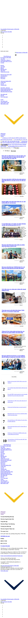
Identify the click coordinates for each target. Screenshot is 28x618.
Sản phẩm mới (4, 94)
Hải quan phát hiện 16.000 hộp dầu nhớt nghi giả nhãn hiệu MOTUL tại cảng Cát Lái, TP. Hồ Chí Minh (14, 180)
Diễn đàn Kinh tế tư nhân (6, 91)
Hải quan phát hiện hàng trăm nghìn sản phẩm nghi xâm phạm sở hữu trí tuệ (13, 245)
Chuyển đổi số (4, 75)
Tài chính (3, 66)
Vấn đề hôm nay (7, 56)
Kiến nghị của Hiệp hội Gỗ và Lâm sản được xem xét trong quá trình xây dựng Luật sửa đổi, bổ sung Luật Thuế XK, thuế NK (14, 157)
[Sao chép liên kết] (15, 55)
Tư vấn (2, 83)
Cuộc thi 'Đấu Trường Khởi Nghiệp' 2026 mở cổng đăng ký (17, 388)
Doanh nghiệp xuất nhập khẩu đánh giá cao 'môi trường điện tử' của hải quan (13, 202)
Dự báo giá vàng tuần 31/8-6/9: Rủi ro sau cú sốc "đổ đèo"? (17, 382)
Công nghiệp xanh (5, 102)
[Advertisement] (14, 14)
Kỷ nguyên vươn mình (6, 57)
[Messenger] (4, 44)
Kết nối (2, 95)
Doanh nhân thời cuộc (6, 90)
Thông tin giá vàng (5, 71)
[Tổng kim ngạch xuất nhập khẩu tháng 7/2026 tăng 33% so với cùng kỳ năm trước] (11, 319)
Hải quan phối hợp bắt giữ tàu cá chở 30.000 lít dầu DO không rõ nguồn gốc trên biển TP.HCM (13, 356)
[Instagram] (4, 41)
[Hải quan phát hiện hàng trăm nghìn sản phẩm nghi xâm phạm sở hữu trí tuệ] (11, 253)
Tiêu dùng (3, 70)
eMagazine (3, 133)
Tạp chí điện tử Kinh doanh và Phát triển (10, 29)
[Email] (4, 37)
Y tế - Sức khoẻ (4, 97)
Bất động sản (4, 69)
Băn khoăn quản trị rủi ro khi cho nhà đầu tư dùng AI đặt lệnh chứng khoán (17, 414)
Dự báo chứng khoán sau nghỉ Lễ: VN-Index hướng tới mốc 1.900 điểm (13, 146)
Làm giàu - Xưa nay (5, 87)
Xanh (2, 99)
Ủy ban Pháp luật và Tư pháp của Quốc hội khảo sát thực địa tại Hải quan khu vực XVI (14, 224)
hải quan (13, 150)
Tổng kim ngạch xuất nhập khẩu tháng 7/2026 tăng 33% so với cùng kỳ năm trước (13, 311)
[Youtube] (4, 42)
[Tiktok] (4, 46)
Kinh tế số (3, 77)
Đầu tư (2, 68)
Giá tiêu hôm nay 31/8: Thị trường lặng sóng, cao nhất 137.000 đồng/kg (14, 142)
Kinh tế (2, 65)
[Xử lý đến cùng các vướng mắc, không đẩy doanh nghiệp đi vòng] (11, 298)
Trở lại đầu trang (4, 570)
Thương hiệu (3, 85)
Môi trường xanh (4, 103)
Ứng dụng (3, 78)
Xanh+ (2, 479)
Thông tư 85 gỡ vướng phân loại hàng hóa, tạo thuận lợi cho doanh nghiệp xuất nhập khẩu (13, 332)
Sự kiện (2, 62)
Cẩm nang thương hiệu (6, 81)
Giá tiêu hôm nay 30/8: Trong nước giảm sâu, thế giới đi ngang (17, 401)
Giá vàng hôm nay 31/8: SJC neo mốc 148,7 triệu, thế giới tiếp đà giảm (17, 440)
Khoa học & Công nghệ (6, 74)
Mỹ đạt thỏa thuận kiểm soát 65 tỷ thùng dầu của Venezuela (17, 427)
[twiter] (4, 35)
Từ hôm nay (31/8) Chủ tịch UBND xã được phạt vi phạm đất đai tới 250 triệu (17, 433)
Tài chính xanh (4, 101)
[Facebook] (4, 39)
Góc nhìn (3, 58)
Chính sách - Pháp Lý (5, 60)
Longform (3, 134)
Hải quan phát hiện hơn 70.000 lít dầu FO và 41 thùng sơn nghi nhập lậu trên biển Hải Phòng (13, 267)
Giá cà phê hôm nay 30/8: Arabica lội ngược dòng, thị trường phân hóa (17, 420)
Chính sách (3, 82)
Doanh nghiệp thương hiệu (7, 89)
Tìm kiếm (17, 148)
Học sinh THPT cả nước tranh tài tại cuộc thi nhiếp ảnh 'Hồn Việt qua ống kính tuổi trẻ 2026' (17, 395)
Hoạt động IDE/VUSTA (6, 61)
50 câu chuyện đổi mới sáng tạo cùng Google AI (17, 407)
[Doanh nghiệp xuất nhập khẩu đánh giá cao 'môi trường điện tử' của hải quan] (11, 210)
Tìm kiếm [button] (9, 31)
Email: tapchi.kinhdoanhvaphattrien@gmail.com (11, 555)
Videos (2, 136)
